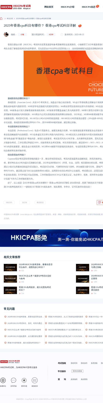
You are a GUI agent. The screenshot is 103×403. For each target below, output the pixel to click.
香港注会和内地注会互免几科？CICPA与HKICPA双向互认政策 (66, 336)
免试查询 (84, 379)
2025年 (24, 203)
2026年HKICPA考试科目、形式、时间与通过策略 (26, 323)
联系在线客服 (77, 371)
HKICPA (9, 203)
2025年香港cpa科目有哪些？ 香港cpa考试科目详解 (33, 18)
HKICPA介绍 (67, 7)
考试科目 (40, 203)
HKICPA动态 (88, 7)
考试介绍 (10, 18)
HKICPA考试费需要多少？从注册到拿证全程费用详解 (66, 330)
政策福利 (74, 379)
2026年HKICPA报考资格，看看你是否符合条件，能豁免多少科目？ (36, 265)
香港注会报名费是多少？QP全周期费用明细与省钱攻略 (66, 323)
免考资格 (94, 363)
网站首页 (48, 7)
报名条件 (84, 363)
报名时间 (74, 363)
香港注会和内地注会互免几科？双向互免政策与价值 (66, 343)
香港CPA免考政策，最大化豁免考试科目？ (35, 288)
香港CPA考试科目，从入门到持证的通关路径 (65, 317)
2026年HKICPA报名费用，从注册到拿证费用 (25, 336)
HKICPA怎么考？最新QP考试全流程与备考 (35, 277)
